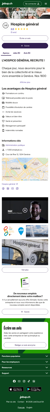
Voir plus (25, 270)
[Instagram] (24, 381)
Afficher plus (25, 82)
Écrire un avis (25, 38)
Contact (21, 402)
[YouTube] (19, 381)
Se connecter (30, 4)
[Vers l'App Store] (16, 389)
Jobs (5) (16, 53)
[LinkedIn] (33, 381)
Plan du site (11, 402)
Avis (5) (27, 53)
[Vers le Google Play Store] (34, 389)
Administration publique (15, 145)
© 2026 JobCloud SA (35, 402)
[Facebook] (14, 381)
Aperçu (6, 53)
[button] (25, 210)
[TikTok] (28, 381)
